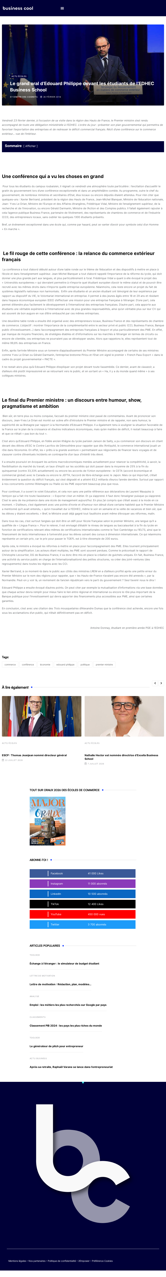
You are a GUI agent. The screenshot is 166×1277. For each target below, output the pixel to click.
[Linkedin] (156, 1260)
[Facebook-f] (143, 1257)
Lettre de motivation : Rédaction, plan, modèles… (60, 984)
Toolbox (35, 955)
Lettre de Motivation (42, 976)
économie (45, 664)
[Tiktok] (156, 1257)
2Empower (83, 1260)
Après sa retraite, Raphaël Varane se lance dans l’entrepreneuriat (71, 1067)
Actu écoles (9, 743)
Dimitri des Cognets (25, 97)
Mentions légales (17, 1260)
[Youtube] (150, 1257)
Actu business (38, 1058)
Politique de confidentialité (62, 1260)
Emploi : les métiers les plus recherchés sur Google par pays (68, 1004)
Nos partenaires (37, 1260)
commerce (10, 664)
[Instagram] (150, 1260)
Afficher (30, 146)
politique (85, 664)
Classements (38, 1017)
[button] (62, 8)
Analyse (34, 996)
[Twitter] (137, 1257)
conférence (28, 664)
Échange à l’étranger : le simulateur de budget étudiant (64, 963)
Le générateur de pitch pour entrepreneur (56, 1046)
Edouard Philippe (65, 664)
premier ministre (104, 664)
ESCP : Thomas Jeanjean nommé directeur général (34, 755)
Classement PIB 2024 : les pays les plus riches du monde (66, 1025)
